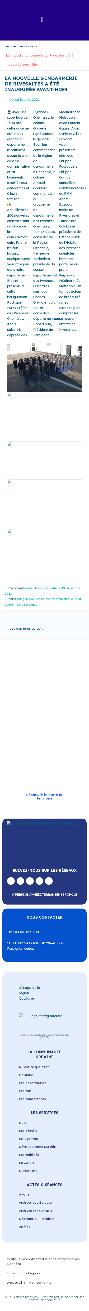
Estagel (61, 718)
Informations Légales (23, 1273)
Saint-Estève (23, 745)
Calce (49, 707)
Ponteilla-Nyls (41, 739)
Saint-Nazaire (40, 756)
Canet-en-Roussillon (28, 707)
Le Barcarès (22, 723)
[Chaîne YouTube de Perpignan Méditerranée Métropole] (30, 881)
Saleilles (31, 761)
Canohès (62, 707)
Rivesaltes (61, 739)
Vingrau (32, 777)
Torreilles (62, 761)
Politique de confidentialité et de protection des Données (43, 1261)
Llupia (53, 723)
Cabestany (59, 701)
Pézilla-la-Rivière (47, 734)
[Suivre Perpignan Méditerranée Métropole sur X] (49, 881)
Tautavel (46, 761)
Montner (66, 723)
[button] (9, 19)
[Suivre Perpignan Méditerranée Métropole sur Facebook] (11, 881)
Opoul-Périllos (27, 729)
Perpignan (47, 729)
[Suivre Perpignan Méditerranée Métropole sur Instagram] (20, 881)
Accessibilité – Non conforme (29, 1282)
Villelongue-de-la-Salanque (51, 767)
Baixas (29, 701)
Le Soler (40, 723)
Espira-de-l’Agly (42, 718)
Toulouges (21, 767)
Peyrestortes (23, 734)
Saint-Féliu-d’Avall (47, 745)
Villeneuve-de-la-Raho (32, 772)
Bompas (43, 701)
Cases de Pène (24, 712)
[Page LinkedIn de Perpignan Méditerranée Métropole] (39, 881)
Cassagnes (45, 712)
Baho (18, 701)
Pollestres (21, 739)
